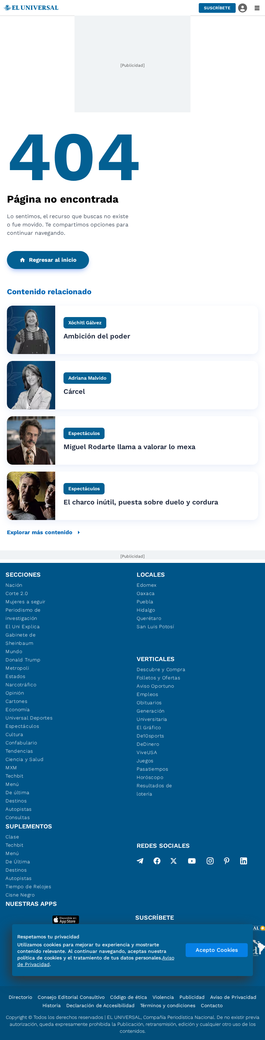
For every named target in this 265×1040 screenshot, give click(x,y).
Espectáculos (22, 726)
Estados (16, 676)
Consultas (18, 817)
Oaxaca (146, 593)
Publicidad (192, 997)
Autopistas (19, 809)
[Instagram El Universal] (210, 862)
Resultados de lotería (154, 790)
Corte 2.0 (17, 593)
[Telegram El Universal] (140, 862)
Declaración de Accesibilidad (100, 1005)
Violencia (163, 997)
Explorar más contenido (39, 532)
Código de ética (128, 997)
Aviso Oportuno (155, 686)
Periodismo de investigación (23, 614)
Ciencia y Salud (25, 759)
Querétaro (149, 618)
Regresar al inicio (53, 260)
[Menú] (257, 8)
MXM (11, 767)
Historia (51, 1005)
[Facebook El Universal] (157, 862)
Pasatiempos (152, 769)
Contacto (212, 1005)
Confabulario (21, 742)
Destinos (16, 801)
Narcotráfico (21, 684)
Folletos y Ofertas (158, 677)
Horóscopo (150, 777)
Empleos (147, 694)
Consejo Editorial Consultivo (71, 997)
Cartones (17, 701)
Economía (18, 709)
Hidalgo (146, 610)
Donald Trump (23, 659)
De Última (18, 861)
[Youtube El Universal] (192, 862)
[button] (217, 8)
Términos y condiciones (167, 1005)
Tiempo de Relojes (28, 886)
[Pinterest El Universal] (226, 862)
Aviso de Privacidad (233, 997)
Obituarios (149, 702)
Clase (12, 836)
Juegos (145, 760)
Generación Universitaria (152, 715)
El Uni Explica (23, 626)
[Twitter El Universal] (173, 862)
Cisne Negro (20, 895)
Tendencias (19, 751)
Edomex (147, 585)
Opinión (15, 693)
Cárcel (74, 391)
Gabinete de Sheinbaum (21, 639)
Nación (14, 585)
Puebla (145, 601)
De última (17, 792)
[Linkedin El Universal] (243, 862)
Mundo (14, 651)
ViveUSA (147, 752)
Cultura (14, 734)
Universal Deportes (29, 718)
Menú (12, 784)
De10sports (150, 736)
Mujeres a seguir (26, 601)
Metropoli (17, 668)
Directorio (20, 997)
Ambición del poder (96, 336)
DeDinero (148, 744)
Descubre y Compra (161, 669)
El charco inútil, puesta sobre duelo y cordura (140, 502)
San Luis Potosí (155, 626)
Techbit (14, 776)
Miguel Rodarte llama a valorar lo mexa (129, 447)
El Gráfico (149, 727)
